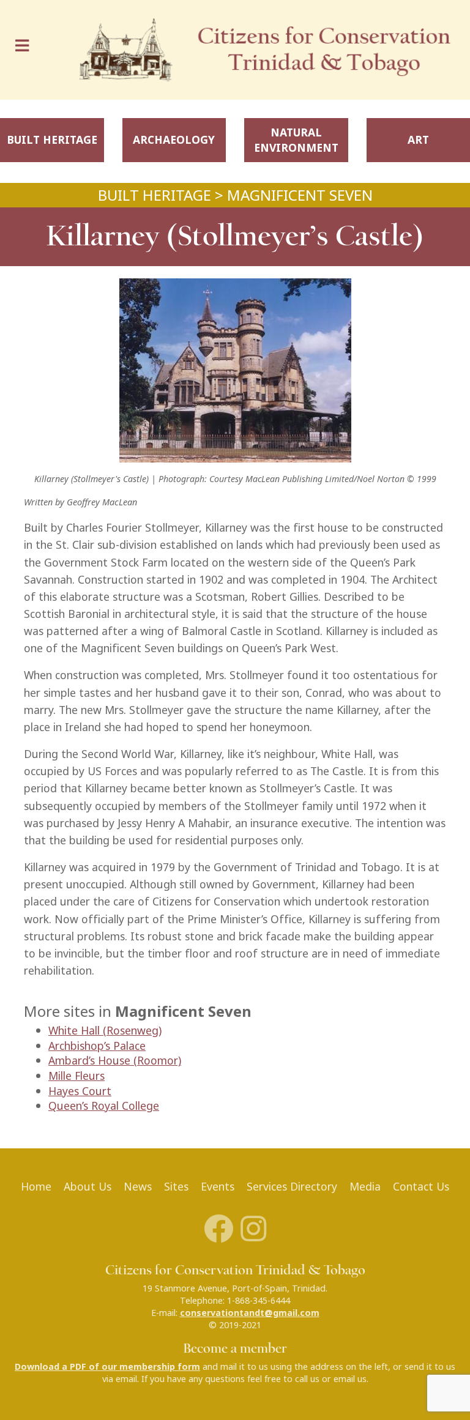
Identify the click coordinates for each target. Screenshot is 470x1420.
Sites (176, 1186)
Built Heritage (52, 140)
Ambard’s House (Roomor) (114, 1060)
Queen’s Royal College (103, 1106)
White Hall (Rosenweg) (105, 1030)
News (138, 1186)
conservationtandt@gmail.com (249, 1313)
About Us (87, 1186)
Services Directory (292, 1186)
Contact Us (421, 1186)
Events (217, 1186)
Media (365, 1186)
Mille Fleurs (76, 1076)
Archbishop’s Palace (97, 1046)
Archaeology (174, 140)
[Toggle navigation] (25, 49)
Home (36, 1186)
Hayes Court (79, 1091)
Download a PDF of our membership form (107, 1367)
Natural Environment (296, 140)
